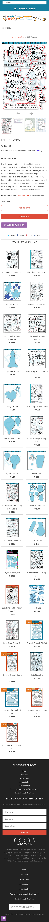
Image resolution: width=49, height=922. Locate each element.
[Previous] (18, 113)
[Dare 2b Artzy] (25, 18)
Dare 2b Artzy (16, 914)
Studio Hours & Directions (24, 793)
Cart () (24, 9)
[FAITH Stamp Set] (24, 76)
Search (24, 771)
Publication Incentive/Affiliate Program (24, 789)
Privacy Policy (24, 782)
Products (21, 37)
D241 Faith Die (23, 195)
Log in (14, 9)
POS (22, 914)
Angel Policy (24, 778)
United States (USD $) (23, 907)
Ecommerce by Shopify (36, 914)
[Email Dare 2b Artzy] (34, 840)
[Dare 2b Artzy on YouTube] (19, 840)
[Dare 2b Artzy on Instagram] (29, 840)
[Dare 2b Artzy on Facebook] (14, 840)
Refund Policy (24, 785)
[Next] (31, 113)
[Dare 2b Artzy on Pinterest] (24, 840)
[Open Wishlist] (3, 918)
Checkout (33, 9)
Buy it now (24, 216)
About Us (24, 775)
